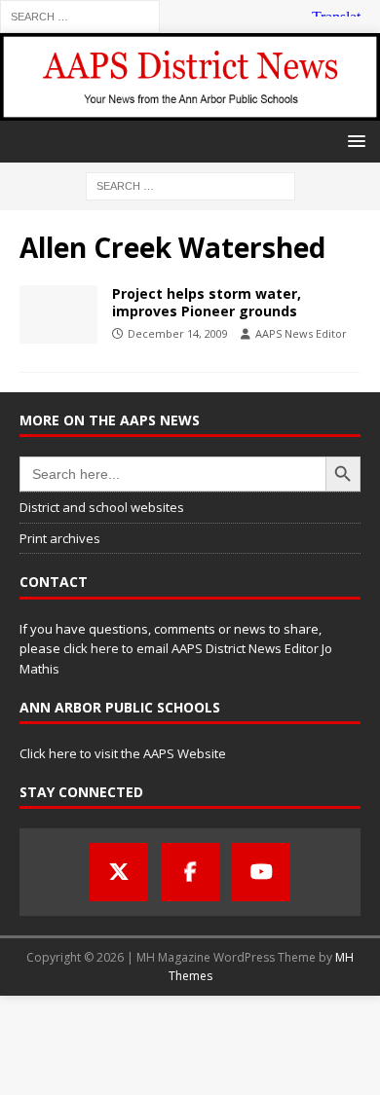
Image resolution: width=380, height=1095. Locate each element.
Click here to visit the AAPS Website (122, 753)
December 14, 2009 (178, 333)
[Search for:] (80, 15)
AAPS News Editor (301, 333)
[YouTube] (261, 872)
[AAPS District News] (190, 109)
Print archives (59, 538)
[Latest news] (58, 314)
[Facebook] (190, 872)
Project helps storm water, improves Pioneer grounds (206, 302)
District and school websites (101, 507)
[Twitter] (119, 872)
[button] (353, 141)
